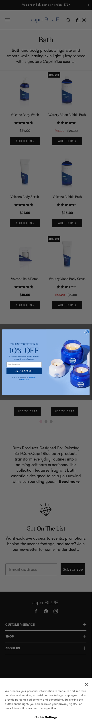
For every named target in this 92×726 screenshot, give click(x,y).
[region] (46, 701)
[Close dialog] (87, 332)
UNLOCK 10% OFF (24, 371)
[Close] (86, 684)
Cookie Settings (46, 717)
